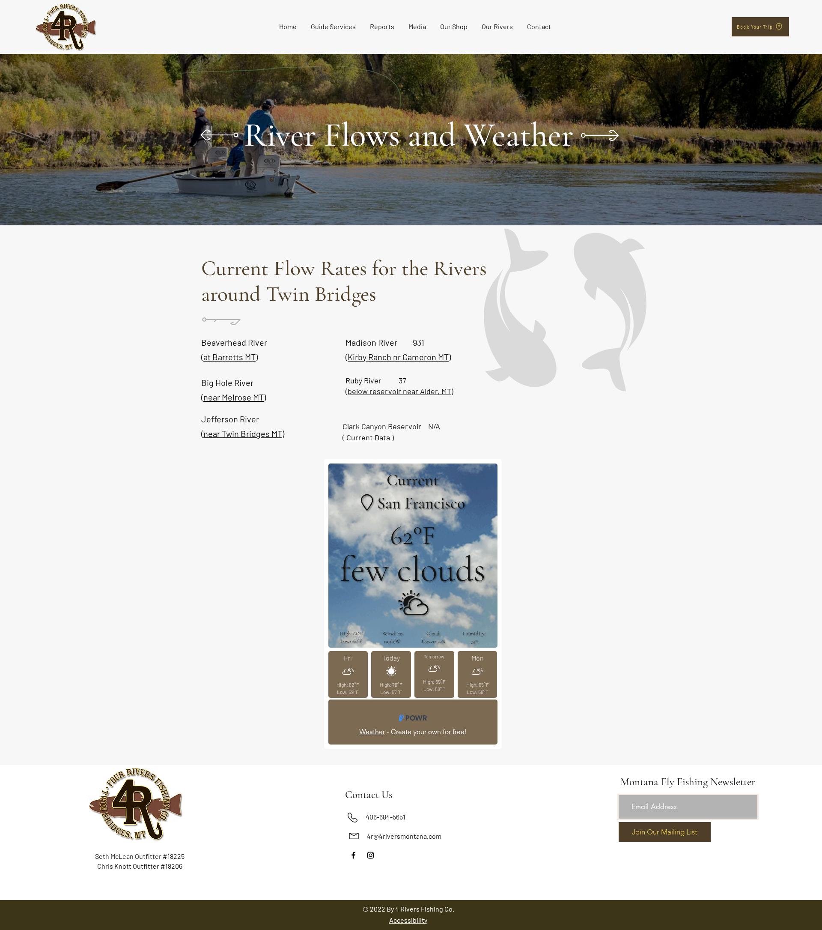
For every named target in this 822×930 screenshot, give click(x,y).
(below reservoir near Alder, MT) (399, 391)
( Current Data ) (368, 437)
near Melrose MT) (234, 397)
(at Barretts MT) (229, 357)
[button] (333, 26)
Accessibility (408, 920)
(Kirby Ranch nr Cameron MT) (398, 357)
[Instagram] (370, 855)
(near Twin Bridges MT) (242, 433)
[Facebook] (353, 855)
